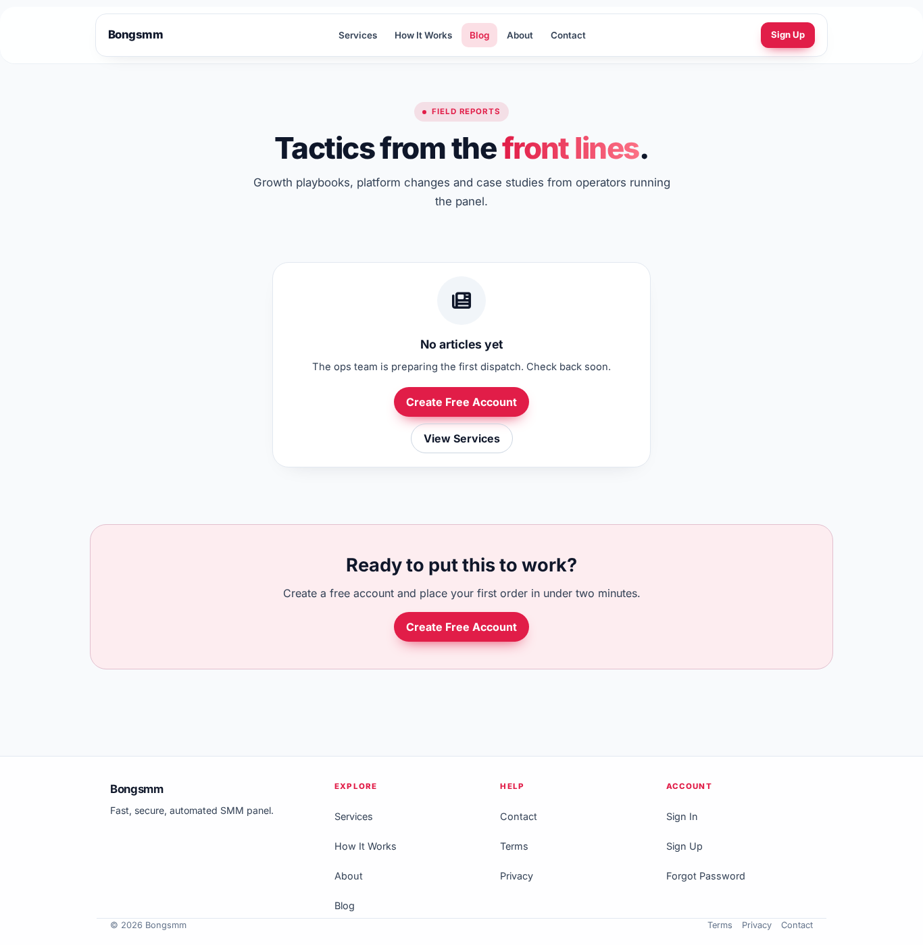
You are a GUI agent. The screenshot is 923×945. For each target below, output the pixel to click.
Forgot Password (705, 876)
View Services (462, 438)
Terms (514, 846)
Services (358, 35)
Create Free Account (461, 402)
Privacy (516, 876)
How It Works (423, 35)
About (520, 35)
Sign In (682, 816)
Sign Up (788, 34)
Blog (479, 35)
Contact (568, 35)
